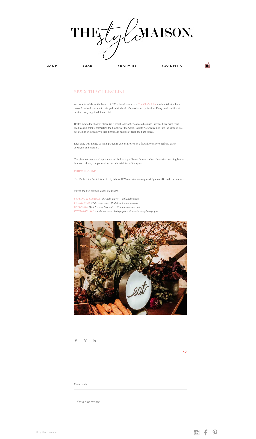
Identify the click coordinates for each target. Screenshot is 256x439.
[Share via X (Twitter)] (85, 340)
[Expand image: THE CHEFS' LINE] (130, 268)
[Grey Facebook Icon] (206, 432)
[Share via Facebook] (76, 340)
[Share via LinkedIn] (94, 340)
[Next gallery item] (182, 267)
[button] (207, 65)
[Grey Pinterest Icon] (215, 432)
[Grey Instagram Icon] (197, 432)
